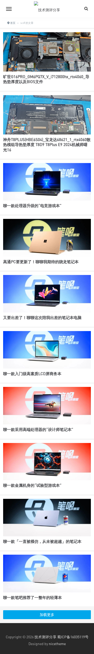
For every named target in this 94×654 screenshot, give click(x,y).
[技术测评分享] (47, 8)
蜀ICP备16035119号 (73, 637)
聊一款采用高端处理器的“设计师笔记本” (38, 429)
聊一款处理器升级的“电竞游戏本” (32, 205)
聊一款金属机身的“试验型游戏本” (32, 485)
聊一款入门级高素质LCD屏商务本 (32, 373)
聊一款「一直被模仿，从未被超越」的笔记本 (42, 541)
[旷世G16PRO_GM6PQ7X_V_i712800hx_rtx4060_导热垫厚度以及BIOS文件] (47, 65)
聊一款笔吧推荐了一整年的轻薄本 (32, 597)
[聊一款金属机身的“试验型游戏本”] (47, 461)
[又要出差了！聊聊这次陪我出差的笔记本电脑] (47, 293)
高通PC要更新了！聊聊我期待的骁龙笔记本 (41, 261)
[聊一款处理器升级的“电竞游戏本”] (47, 182)
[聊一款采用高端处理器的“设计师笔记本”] (47, 405)
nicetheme (57, 643)
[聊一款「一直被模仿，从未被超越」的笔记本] (47, 517)
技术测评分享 (45, 637)
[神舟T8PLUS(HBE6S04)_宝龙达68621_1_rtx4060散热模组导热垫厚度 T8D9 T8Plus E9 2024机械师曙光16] (47, 128)
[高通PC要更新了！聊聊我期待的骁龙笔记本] (47, 237)
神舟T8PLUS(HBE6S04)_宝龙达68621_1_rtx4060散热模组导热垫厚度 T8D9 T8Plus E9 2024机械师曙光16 (47, 144)
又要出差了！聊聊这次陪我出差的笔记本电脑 (42, 317)
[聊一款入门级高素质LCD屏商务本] (47, 350)
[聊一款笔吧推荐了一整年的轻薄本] (47, 573)
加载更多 (47, 614)
